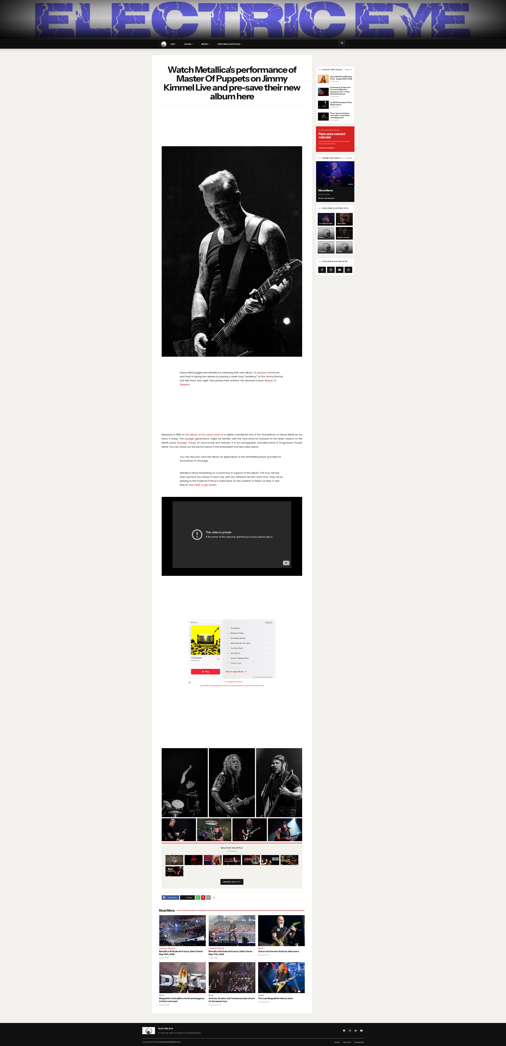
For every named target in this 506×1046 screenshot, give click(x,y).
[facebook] (344, 1030)
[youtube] (361, 1030)
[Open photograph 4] (179, 829)
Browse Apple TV (232, 882)
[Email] (208, 897)
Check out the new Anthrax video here (278, 951)
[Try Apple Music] (231, 682)
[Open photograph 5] (214, 829)
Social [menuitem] (188, 44)
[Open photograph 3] (279, 782)
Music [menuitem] (204, 44)
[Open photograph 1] (185, 782)
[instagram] (350, 1030)
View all (348, 70)
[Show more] (213, 897)
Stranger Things (186, 442)
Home (337, 1042)
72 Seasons (260, 372)
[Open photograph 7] (285, 829)
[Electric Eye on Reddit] (348, 270)
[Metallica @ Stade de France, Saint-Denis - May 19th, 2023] (182, 930)
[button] (342, 42)
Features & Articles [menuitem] (229, 44)
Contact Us (359, 1042)
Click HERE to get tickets (202, 484)
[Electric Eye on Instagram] (331, 270)
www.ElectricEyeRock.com (169, 1042)
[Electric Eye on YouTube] (340, 270)
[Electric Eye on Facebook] (322, 270)
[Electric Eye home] (164, 44)
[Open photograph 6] (249, 829)
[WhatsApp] (198, 897)
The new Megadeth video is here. (275, 998)
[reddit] (355, 1030)
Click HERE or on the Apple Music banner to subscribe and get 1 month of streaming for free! (232, 685)
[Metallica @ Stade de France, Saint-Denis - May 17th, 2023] (231, 930)
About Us (347, 1042)
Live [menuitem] (172, 44)
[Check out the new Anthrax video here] (281, 930)
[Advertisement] (239, 126)
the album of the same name (203, 434)
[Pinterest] (203, 897)
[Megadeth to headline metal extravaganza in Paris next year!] (182, 977)
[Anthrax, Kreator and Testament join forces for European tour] (231, 977)
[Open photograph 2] (232, 782)
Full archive (346, 158)
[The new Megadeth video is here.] (281, 977)
